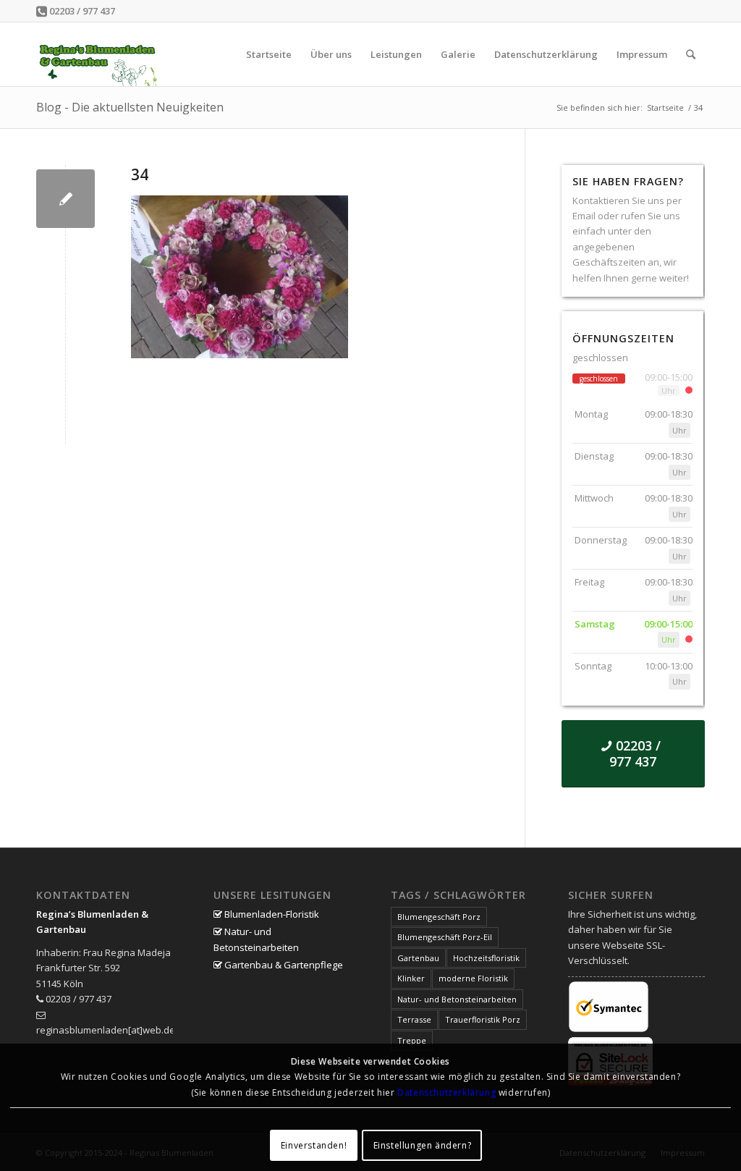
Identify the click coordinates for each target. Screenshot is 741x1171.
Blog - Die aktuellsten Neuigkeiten (130, 107)
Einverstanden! (314, 1145)
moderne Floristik (473, 978)
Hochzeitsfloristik (486, 957)
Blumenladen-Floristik (270, 914)
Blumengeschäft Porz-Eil (444, 936)
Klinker (411, 978)
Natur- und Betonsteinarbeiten (256, 939)
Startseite (665, 107)
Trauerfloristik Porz (482, 1019)
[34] (65, 198)
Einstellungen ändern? (422, 1145)
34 (139, 174)
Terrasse (414, 1019)
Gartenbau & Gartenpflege (282, 964)
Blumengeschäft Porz (438, 916)
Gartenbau (418, 957)
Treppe (411, 1040)
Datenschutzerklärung (446, 1092)
